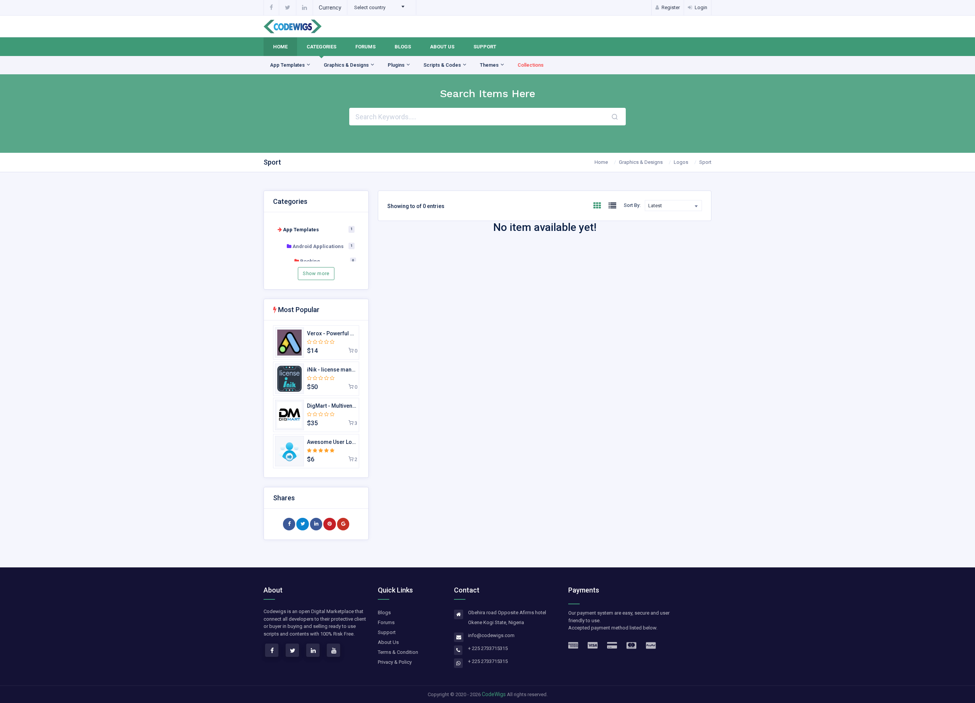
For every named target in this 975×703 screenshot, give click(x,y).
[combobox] (381, 7)
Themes (490, 65)
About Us (442, 47)
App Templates (288, 65)
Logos (681, 162)
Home (280, 47)
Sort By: (632, 205)
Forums (365, 47)
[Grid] (597, 206)
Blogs (403, 47)
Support (484, 47)
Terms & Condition (398, 652)
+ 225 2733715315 (488, 648)
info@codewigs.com (491, 635)
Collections (530, 65)
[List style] (612, 206)
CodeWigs (494, 694)
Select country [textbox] (369, 7)
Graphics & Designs (347, 65)
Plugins (397, 65)
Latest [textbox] (655, 205)
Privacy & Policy (395, 662)
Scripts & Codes (443, 65)
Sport (705, 162)
